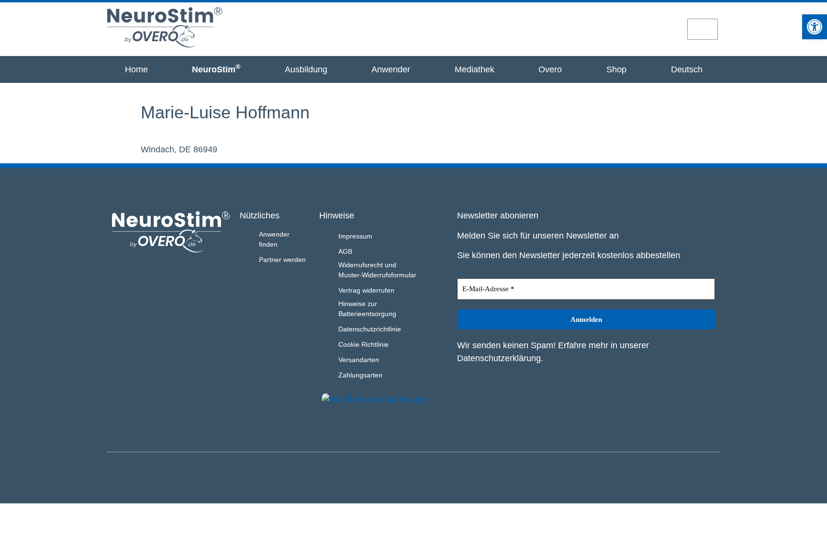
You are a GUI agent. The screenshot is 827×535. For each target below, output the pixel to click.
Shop (616, 69)
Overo (550, 69)
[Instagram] (695, 476)
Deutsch (687, 69)
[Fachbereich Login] (600, 29)
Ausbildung (306, 69)
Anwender (390, 69)
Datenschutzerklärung (499, 358)
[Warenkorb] (702, 29)
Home (136, 69)
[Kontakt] (668, 29)
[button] (814, 26)
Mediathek (474, 69)
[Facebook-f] (710, 476)
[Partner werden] (634, 29)
